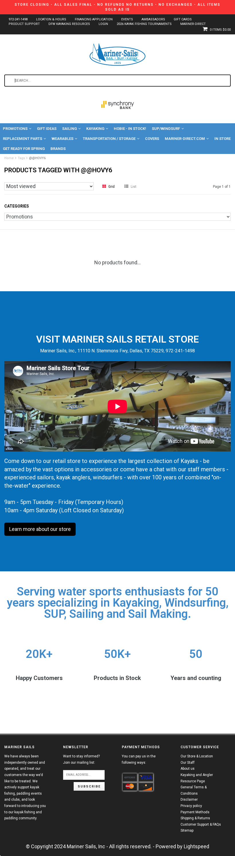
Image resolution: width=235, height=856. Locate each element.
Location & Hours (51, 19)
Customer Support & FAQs (201, 824)
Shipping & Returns (195, 818)
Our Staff (188, 763)
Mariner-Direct (193, 24)
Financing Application (94, 19)
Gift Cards (183, 19)
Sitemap (187, 830)
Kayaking (95, 128)
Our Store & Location (197, 756)
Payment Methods (195, 812)
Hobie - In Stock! (130, 128)
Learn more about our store (40, 529)
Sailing (69, 128)
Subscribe (89, 786)
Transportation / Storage (109, 138)
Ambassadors (153, 19)
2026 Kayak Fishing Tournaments (144, 24)
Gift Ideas (46, 128)
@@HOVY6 (37, 158)
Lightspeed (196, 846)
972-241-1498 (18, 19)
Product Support (24, 24)
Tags (21, 158)
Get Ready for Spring (24, 148)
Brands (58, 148)
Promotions (15, 128)
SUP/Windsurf (166, 128)
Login (103, 24)
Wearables (62, 138)
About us (188, 769)
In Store (222, 138)
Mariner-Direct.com (185, 138)
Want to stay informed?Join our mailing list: (81, 759)
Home (9, 158)
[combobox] (117, 81)
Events (127, 19)
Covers (152, 138)
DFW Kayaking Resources (69, 24)
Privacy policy (191, 806)
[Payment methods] (130, 777)
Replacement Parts (22, 138)
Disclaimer (189, 800)
